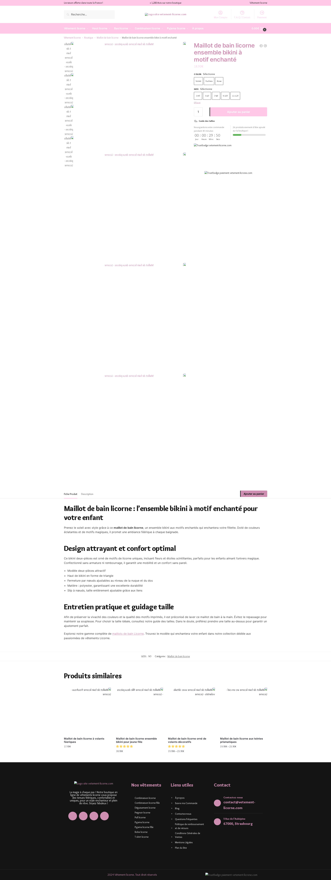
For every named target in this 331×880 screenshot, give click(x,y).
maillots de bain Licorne (128, 633)
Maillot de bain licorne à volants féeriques (84, 740)
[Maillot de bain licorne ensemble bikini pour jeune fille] (265, 46)
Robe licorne (141, 832)
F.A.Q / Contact (242, 17)
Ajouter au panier (238, 112)
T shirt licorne (142, 836)
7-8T (216, 96)
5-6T (207, 96)
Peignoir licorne (142, 812)
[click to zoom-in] (130, 97)
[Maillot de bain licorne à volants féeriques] (87, 711)
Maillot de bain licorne (107, 37)
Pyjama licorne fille (144, 827)
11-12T (235, 96)
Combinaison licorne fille (147, 802)
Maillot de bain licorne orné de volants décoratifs (187, 740)
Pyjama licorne (142, 822)
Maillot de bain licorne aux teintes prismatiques (241, 740)
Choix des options (87, 753)
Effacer (197, 102)
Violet (198, 81)
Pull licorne (140, 817)
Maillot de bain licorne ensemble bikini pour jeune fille (136, 740)
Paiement (262, 17)
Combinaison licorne (145, 798)
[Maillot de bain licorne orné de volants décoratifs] (191, 711)
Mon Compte (220, 17)
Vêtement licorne (72, 37)
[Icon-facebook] (72, 816)
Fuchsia (209, 81)
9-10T (225, 96)
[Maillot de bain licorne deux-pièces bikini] (261, 46)
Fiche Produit (70, 494)
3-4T (198, 96)
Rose (219, 81)
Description (87, 494)
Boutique (88, 37)
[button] (124, 746)
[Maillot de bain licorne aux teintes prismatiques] (243, 711)
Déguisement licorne (145, 807)
